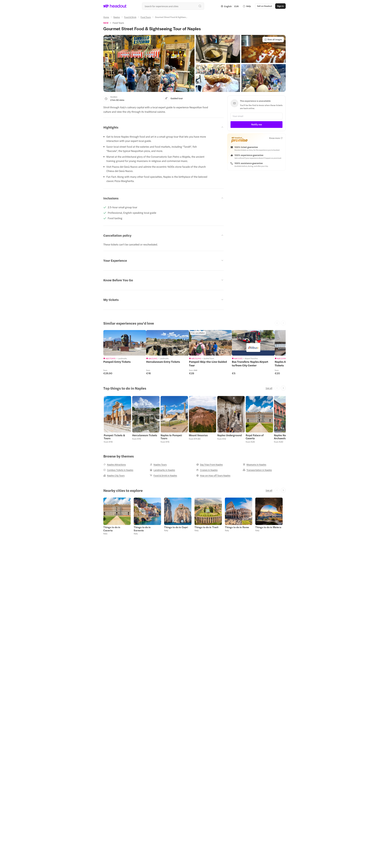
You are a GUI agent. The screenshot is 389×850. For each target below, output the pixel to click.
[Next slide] (283, 388)
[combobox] (173, 6)
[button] (148, 63)
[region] (124, 343)
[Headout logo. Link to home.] (115, 6)
